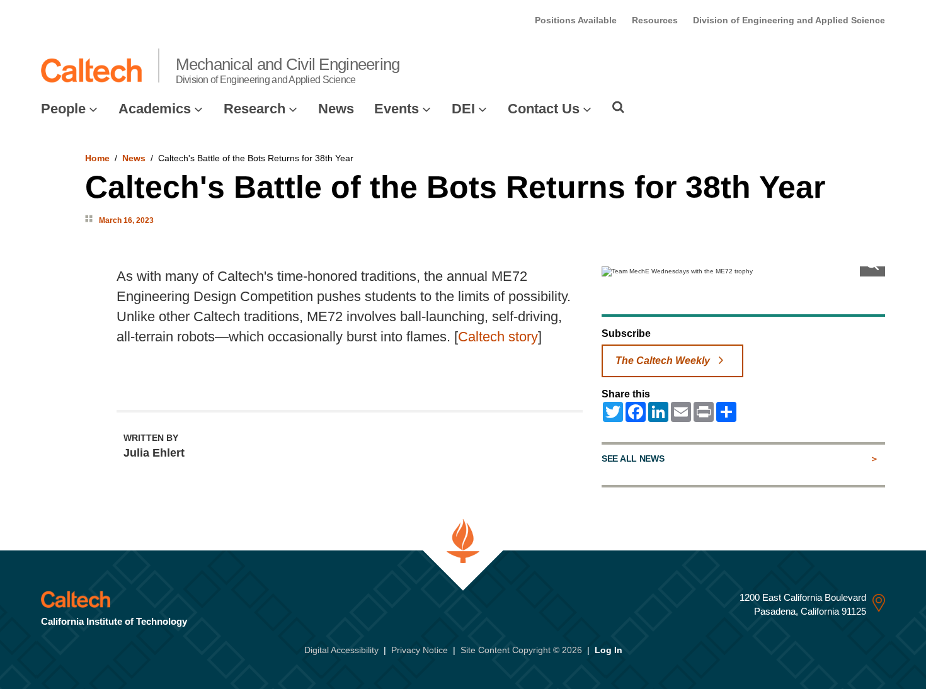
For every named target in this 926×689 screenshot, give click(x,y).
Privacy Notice (419, 650)
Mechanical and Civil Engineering (288, 70)
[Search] (618, 107)
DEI (463, 109)
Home (97, 158)
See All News (633, 458)
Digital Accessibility (341, 650)
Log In (608, 650)
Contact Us (544, 109)
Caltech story (498, 336)
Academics (154, 109)
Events (396, 109)
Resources (655, 20)
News (336, 109)
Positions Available (576, 20)
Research (254, 109)
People (63, 109)
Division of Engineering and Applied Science (789, 20)
